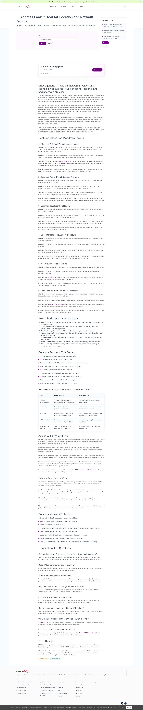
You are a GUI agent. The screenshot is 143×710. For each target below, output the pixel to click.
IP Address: (42, 36)
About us (73, 6)
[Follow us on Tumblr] (125, 703)
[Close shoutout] (140, 2)
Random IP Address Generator (57, 304)
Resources (53, 6)
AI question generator (46, 684)
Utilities (60, 696)
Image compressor (21, 687)
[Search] (125, 6)
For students (61, 684)
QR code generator (21, 690)
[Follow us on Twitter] (122, 703)
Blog (59, 690)
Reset (49, 43)
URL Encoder (79, 470)
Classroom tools (62, 693)
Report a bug (79, 682)
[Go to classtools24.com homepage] (23, 6)
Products (63, 6)
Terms (81, 6)
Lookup (42, 43)
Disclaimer (78, 690)
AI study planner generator (47, 687)
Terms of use (79, 687)
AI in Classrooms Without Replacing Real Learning (114, 31)
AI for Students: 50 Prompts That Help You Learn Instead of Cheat (113, 25)
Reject (122, 707)
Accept (129, 707)
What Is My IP (63, 161)
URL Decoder (91, 470)
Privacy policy (79, 684)
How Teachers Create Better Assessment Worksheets (111, 37)
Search (60, 699)
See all (105, 42)
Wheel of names (21, 693)
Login (95, 682)
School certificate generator (24, 682)
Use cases (60, 687)
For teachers (61, 682)
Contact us (79, 693)
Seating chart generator (23, 684)
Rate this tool (97, 70)
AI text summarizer (45, 682)
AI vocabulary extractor (46, 690)
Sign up (96, 684)
